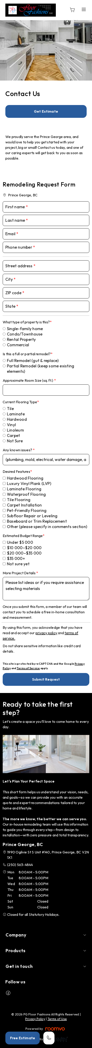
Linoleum (15, 430)
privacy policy (46, 633)
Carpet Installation (24, 505)
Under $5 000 (20, 542)
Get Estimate (46, 111)
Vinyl (11, 424)
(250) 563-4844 (20, 864)
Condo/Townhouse (25, 334)
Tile (10, 408)
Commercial (18, 344)
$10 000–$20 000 (24, 547)
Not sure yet (18, 563)
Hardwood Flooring (25, 478)
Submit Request (46, 679)
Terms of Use (57, 1019)
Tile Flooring (18, 499)
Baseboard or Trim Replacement (37, 521)
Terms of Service (28, 668)
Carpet (13, 435)
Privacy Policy (35, 1019)
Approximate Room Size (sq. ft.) (28, 380)
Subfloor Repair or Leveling (32, 515)
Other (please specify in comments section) (47, 526)
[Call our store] (48, 1038)
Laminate (16, 414)
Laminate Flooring (24, 488)
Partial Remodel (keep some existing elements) (40, 368)
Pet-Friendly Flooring (26, 510)
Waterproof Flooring (26, 494)
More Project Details (19, 573)
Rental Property (21, 339)
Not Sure (15, 440)
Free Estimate (22, 1038)
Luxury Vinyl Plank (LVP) (29, 483)
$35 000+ (16, 558)
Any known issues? (18, 450)
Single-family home (25, 328)
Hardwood (17, 419)
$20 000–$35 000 (24, 553)
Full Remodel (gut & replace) (33, 360)
